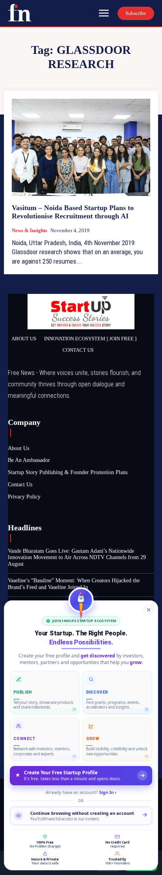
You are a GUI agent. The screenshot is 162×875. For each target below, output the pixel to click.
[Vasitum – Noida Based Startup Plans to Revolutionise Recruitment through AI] (81, 147)
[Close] (149, 610)
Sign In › (107, 792)
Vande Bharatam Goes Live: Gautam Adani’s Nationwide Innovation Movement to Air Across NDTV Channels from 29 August (77, 557)
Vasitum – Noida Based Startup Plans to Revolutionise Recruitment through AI (73, 212)
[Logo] (19, 13)
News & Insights (29, 230)
